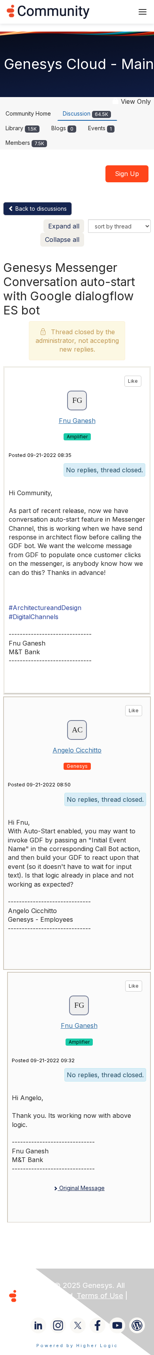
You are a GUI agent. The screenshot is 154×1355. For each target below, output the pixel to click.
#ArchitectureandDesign (45, 608)
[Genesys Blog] (137, 1325)
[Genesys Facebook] (97, 1325)
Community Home (28, 113)
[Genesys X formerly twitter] (78, 1325)
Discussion (85, 113)
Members (25, 142)
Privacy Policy (45, 1305)
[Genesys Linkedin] (38, 1325)
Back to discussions (40, 208)
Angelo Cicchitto (77, 750)
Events (100, 128)
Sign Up (127, 174)
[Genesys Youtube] (117, 1325)
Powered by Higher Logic (77, 1345)
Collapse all (62, 239)
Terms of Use (100, 1295)
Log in (117, 11)
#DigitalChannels (33, 617)
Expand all (63, 226)
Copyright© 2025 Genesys (67, 1285)
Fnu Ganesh (77, 421)
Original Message (81, 1188)
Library (21, 128)
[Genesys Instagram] (58, 1325)
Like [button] (133, 381)
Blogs (62, 128)
